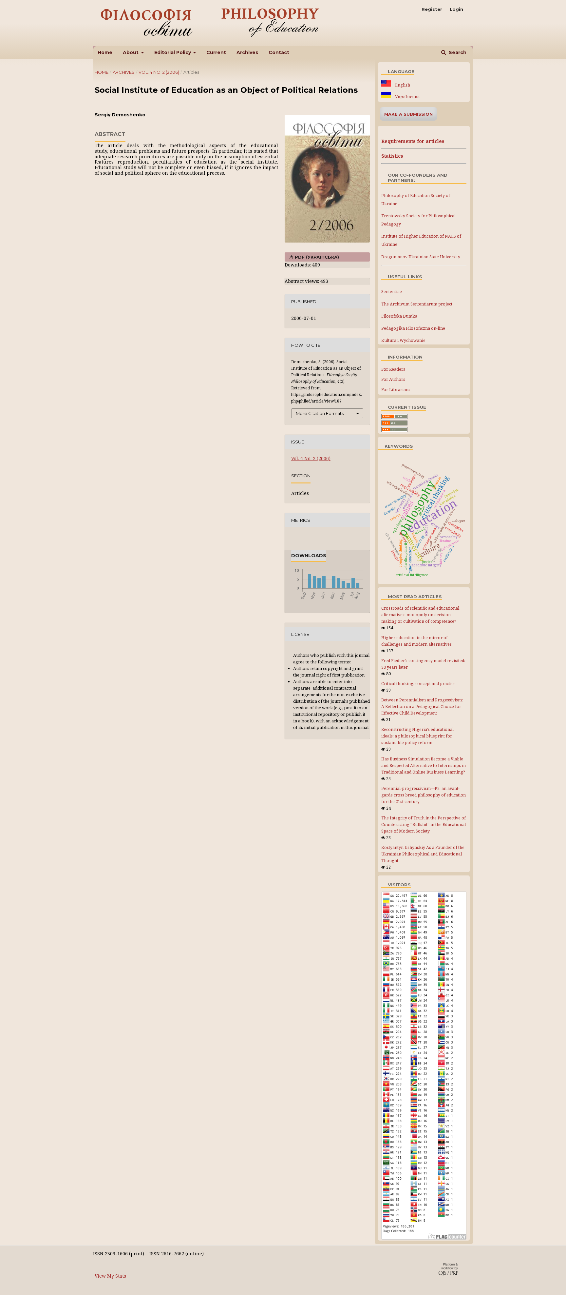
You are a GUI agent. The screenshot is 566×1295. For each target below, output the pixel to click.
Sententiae (391, 291)
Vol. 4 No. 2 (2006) (159, 72)
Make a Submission (408, 114)
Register (432, 9)
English (402, 85)
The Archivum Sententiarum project (416, 304)
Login (456, 9)
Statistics (392, 156)
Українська (407, 97)
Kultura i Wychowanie (403, 340)
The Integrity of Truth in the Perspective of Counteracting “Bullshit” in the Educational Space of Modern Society (423, 824)
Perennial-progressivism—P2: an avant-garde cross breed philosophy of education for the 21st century (423, 795)
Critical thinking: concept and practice (418, 683)
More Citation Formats (320, 413)
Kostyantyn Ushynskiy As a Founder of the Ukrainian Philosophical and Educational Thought (422, 854)
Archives (247, 52)
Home (105, 52)
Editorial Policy (173, 52)
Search (456, 52)
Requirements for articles (412, 141)
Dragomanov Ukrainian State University (420, 257)
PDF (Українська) (316, 257)
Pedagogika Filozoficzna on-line (413, 328)
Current (216, 52)
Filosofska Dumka (399, 316)
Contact (279, 52)
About (131, 52)
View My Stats (110, 1276)
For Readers (393, 369)
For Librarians (395, 389)
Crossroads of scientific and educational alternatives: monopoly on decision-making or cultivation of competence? (420, 614)
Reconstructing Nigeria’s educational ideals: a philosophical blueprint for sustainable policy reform (417, 736)
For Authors (393, 379)
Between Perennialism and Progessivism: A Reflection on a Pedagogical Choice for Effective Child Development (422, 706)
